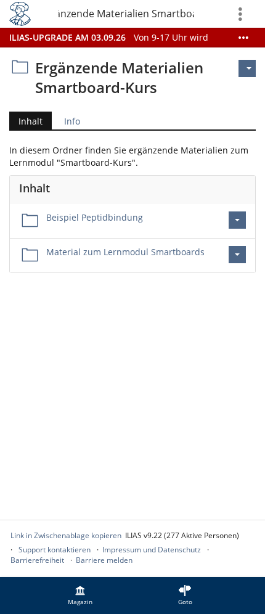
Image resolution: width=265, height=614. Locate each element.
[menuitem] (80, 595)
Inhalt (26, 122)
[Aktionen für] (247, 68)
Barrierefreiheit (37, 560)
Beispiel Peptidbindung (94, 217)
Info (72, 121)
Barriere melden (104, 560)
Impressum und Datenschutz (151, 549)
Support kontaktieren (54, 549)
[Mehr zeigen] (243, 37)
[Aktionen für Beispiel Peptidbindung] (237, 220)
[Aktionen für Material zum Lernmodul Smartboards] (237, 254)
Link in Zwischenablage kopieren (65, 535)
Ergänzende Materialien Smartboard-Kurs (126, 13)
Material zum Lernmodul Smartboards (125, 252)
